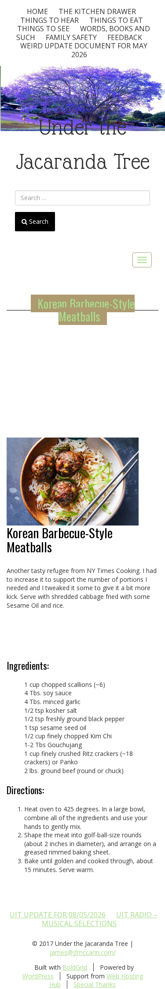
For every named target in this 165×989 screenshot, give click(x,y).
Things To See (43, 28)
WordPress (38, 976)
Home (37, 11)
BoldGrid (74, 967)
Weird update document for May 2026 (83, 50)
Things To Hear (49, 20)
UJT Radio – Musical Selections (100, 919)
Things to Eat (116, 20)
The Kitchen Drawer (97, 11)
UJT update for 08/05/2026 (58, 915)
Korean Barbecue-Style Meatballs (86, 310)
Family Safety (71, 37)
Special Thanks (94, 984)
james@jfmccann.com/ (83, 952)
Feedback (124, 37)
